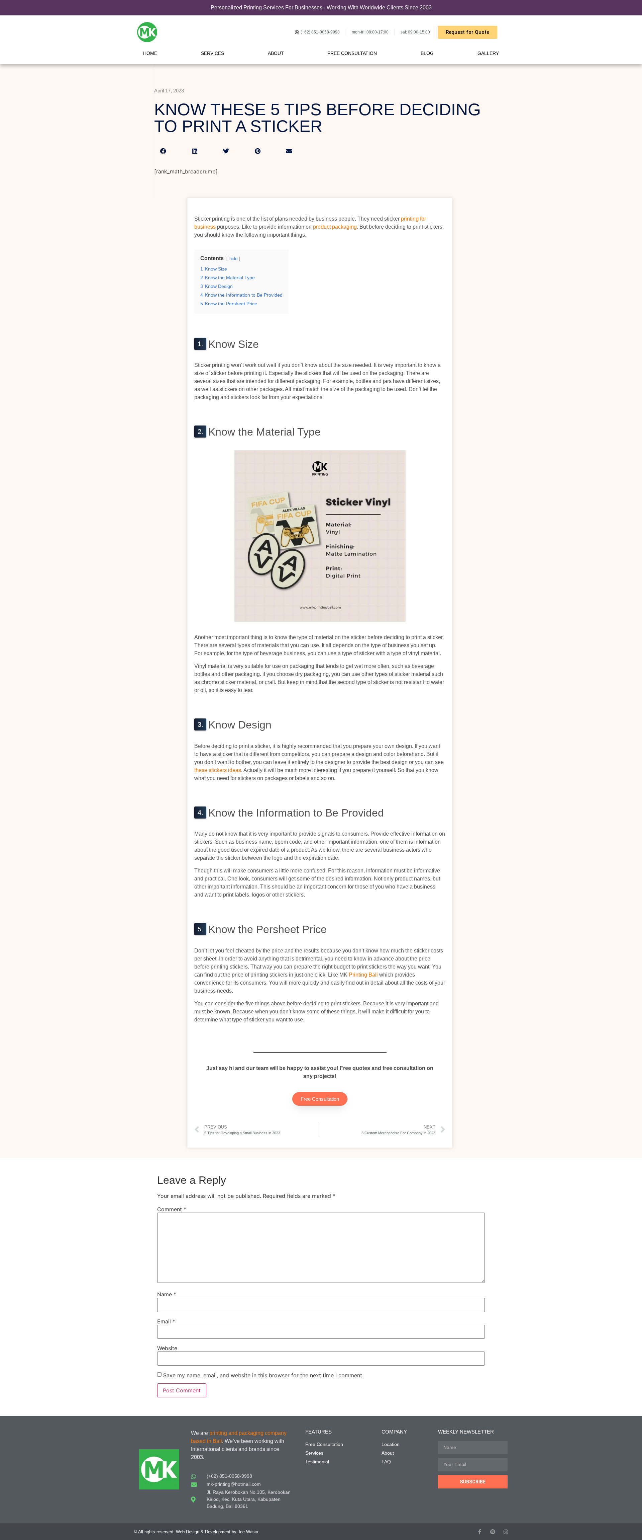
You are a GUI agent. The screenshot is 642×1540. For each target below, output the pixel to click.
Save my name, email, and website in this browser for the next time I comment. (263, 1375)
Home (150, 53)
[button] (163, 151)
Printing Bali (363, 975)
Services (212, 53)
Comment (171, 1209)
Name (166, 1294)
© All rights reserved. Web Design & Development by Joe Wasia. (196, 1531)
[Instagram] (505, 1531)
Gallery (488, 53)
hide (233, 258)
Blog (427, 53)
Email (166, 1321)
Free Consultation (352, 53)
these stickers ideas (217, 770)
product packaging (335, 227)
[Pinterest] (492, 1531)
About (276, 53)
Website (167, 1348)
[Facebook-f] (479, 1531)
